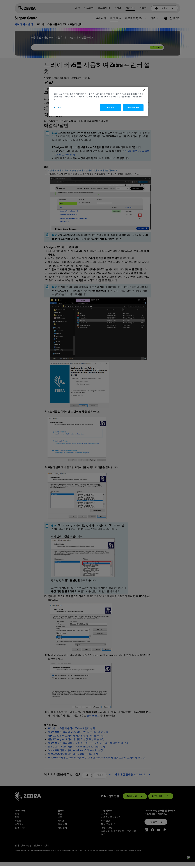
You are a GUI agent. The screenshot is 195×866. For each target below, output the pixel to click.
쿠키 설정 (57, 107)
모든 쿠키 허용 (133, 107)
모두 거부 (110, 107)
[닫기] (143, 90)
